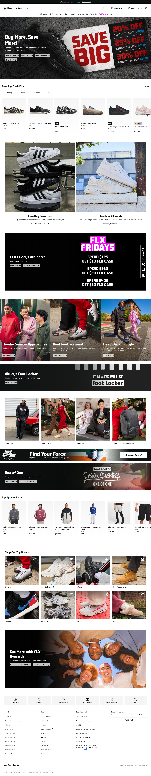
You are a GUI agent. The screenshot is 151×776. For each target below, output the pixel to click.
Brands (72, 14)
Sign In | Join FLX (136, 8)
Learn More (10, 382)
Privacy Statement (82, 721)
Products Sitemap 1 (11, 737)
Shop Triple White (110, 224)
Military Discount (46, 729)
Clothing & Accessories (122, 444)
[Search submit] (103, 8)
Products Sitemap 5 (11, 754)
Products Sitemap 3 (11, 745)
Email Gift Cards (46, 717)
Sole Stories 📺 (91, 14)
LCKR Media (9, 729)
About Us (8, 717)
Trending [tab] (9, 93)
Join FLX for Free (30, 265)
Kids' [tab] (50, 93)
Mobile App (44, 733)
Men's (52, 14)
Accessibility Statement (83, 737)
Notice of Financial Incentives (85, 729)
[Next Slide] (145, 74)
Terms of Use (80, 717)
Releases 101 (45, 745)
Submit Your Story (27, 481)
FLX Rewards (103, 14)
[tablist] (29, 92)
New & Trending (41, 14)
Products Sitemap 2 (11, 741)
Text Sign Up (45, 737)
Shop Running (59, 355)
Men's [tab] (22, 93)
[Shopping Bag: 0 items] (146, 8)
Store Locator (45, 750)
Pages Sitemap (10, 733)
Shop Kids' (9, 60)
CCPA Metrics (80, 733)
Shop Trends (144, 86)
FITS (77, 725)
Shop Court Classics (39, 224)
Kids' (66, 14)
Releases (81, 14)
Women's (59, 14)
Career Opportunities (11, 721)
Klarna (43, 741)
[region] (75, 2)
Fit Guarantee (45, 754)
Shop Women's (41, 55)
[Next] (145, 2)
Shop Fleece (7, 355)
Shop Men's (25, 55)
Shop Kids (108, 355)
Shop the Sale (10, 55)
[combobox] (65, 8)
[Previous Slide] (140, 74)
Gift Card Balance (46, 721)
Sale (111, 14)
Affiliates (7, 725)
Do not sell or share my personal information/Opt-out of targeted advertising (86, 747)
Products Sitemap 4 (11, 750)
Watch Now (10, 481)
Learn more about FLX (19, 665)
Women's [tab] (36, 93)
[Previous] (6, 2)
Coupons (43, 725)
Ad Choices (80, 741)
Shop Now (14, 265)
